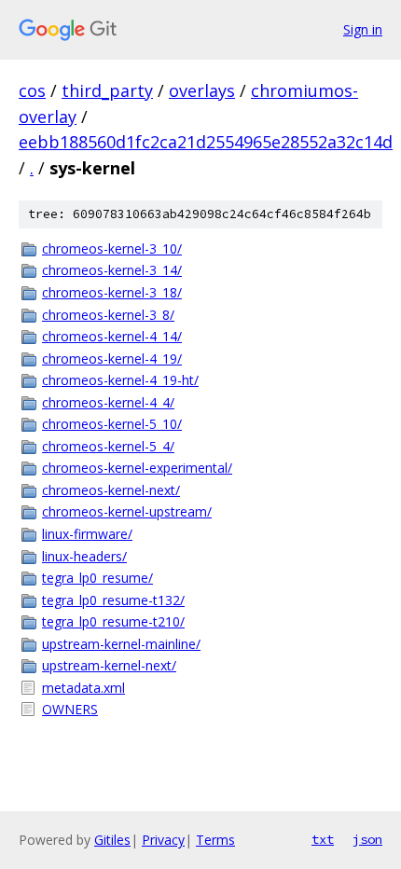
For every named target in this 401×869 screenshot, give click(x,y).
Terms (215, 839)
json (367, 839)
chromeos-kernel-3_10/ (112, 248)
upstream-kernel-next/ (109, 665)
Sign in (362, 29)
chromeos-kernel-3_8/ (108, 315)
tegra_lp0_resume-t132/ (113, 600)
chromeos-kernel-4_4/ (108, 402)
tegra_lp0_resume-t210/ (113, 621)
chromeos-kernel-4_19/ (112, 358)
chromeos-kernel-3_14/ (112, 270)
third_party (107, 90)
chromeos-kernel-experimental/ (137, 467)
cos (32, 90)
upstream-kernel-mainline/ (121, 644)
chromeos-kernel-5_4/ (108, 446)
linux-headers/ (84, 556)
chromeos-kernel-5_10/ (112, 424)
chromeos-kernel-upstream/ (127, 511)
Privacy (163, 839)
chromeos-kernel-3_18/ (112, 292)
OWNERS (70, 709)
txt (322, 839)
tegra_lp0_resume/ (97, 577)
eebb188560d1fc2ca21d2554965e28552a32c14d (206, 142)
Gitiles (112, 839)
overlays (202, 90)
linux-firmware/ (87, 534)
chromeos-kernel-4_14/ (112, 336)
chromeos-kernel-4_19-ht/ (120, 380)
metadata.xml (83, 688)
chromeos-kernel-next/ (111, 490)
